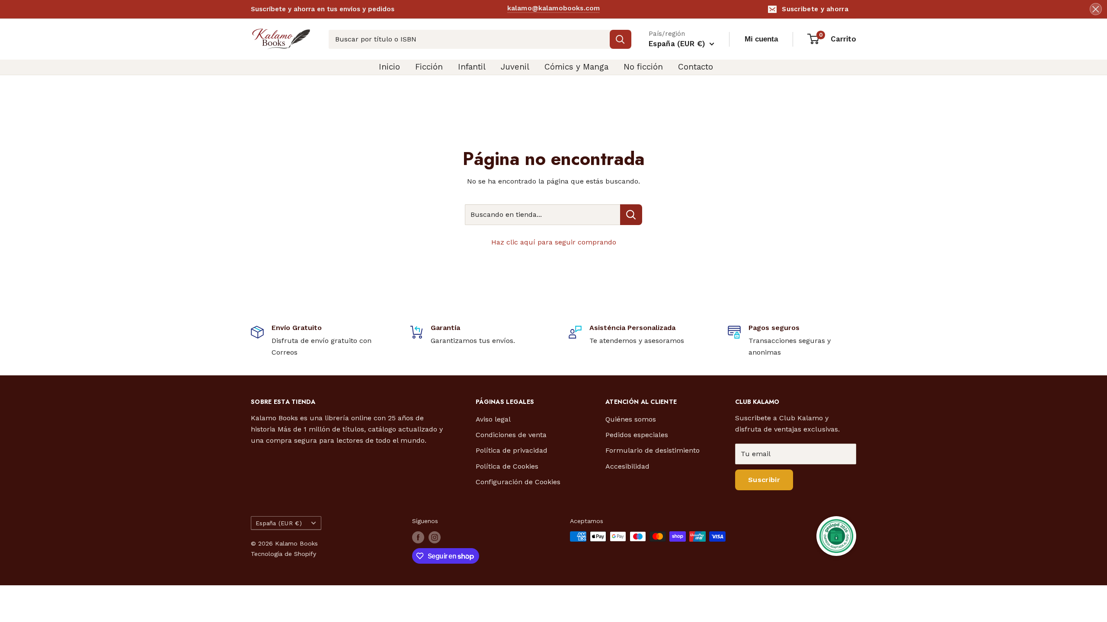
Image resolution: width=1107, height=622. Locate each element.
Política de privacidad (511, 450)
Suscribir (764, 480)
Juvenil (515, 67)
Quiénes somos (630, 419)
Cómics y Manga (576, 67)
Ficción (429, 67)
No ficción (643, 67)
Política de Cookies (507, 466)
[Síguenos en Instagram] (435, 537)
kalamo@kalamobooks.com (553, 8)
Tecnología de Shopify (283, 553)
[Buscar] (620, 39)
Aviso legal (493, 419)
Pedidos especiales (636, 435)
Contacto (695, 67)
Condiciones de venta (511, 435)
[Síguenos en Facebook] (418, 537)
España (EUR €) (279, 523)
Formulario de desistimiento (652, 450)
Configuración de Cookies (518, 482)
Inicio (389, 67)
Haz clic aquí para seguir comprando (553, 242)
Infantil (472, 67)
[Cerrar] (1096, 9)
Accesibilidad (627, 466)
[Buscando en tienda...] (631, 214)
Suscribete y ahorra (815, 9)
